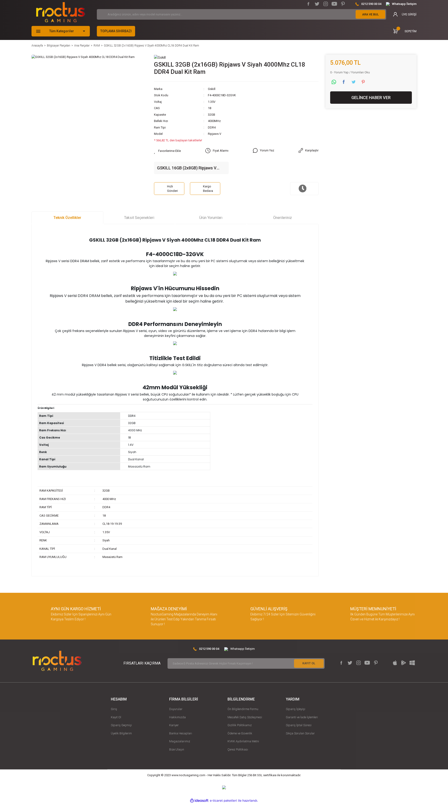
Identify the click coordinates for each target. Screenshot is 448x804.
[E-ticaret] (223, 800)
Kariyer (174, 725)
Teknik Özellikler (67, 217)
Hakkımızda (177, 717)
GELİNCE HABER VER (371, 97)
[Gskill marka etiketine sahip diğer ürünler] (160, 57)
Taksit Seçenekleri (139, 217)
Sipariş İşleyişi (295, 709)
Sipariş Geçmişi (121, 725)
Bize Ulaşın (176, 749)
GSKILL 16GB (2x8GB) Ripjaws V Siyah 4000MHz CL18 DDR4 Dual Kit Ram (190, 168)
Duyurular (175, 709)
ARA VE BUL (370, 14)
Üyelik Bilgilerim (121, 733)
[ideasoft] (199, 800)
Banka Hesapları (180, 733)
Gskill (211, 89)
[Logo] (60, 12)
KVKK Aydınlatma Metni (243, 741)
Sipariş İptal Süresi (299, 725)
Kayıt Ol (116, 717)
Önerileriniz (282, 217)
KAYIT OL (308, 663)
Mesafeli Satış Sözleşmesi (245, 717)
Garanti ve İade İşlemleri (302, 717)
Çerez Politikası (238, 749)
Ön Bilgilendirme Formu (243, 709)
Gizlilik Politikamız (240, 725)
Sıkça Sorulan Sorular (300, 733)
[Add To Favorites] (167, 151)
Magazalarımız (179, 741)
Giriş (114, 709)
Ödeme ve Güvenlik (240, 733)
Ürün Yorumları (210, 217)
